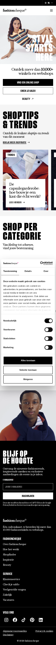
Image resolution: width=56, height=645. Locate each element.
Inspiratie (8, 559)
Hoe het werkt (11, 549)
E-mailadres (8, 480)
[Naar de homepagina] (14, 10)
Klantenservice (11, 579)
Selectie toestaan (28, 370)
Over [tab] (46, 271)
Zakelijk (7, 594)
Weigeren (28, 379)
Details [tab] (28, 271)
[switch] (49, 329)
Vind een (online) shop (28, 82)
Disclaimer (8, 635)
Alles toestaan (28, 360)
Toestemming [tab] (10, 271)
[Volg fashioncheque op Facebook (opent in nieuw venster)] (14, 619)
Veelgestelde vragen (14, 589)
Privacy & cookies (44, 631)
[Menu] (51, 10)
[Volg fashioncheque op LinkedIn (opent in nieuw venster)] (40, 619)
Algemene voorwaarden (15, 631)
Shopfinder (9, 554)
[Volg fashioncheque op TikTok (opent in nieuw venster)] (23, 619)
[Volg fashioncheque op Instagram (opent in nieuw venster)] (6, 619)
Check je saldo (28, 90)
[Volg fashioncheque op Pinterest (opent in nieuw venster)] (32, 619)
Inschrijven (28, 495)
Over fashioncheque (14, 544)
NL (49, 3)
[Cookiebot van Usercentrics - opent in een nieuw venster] (40, 263)
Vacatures (8, 599)
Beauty (26, 98)
